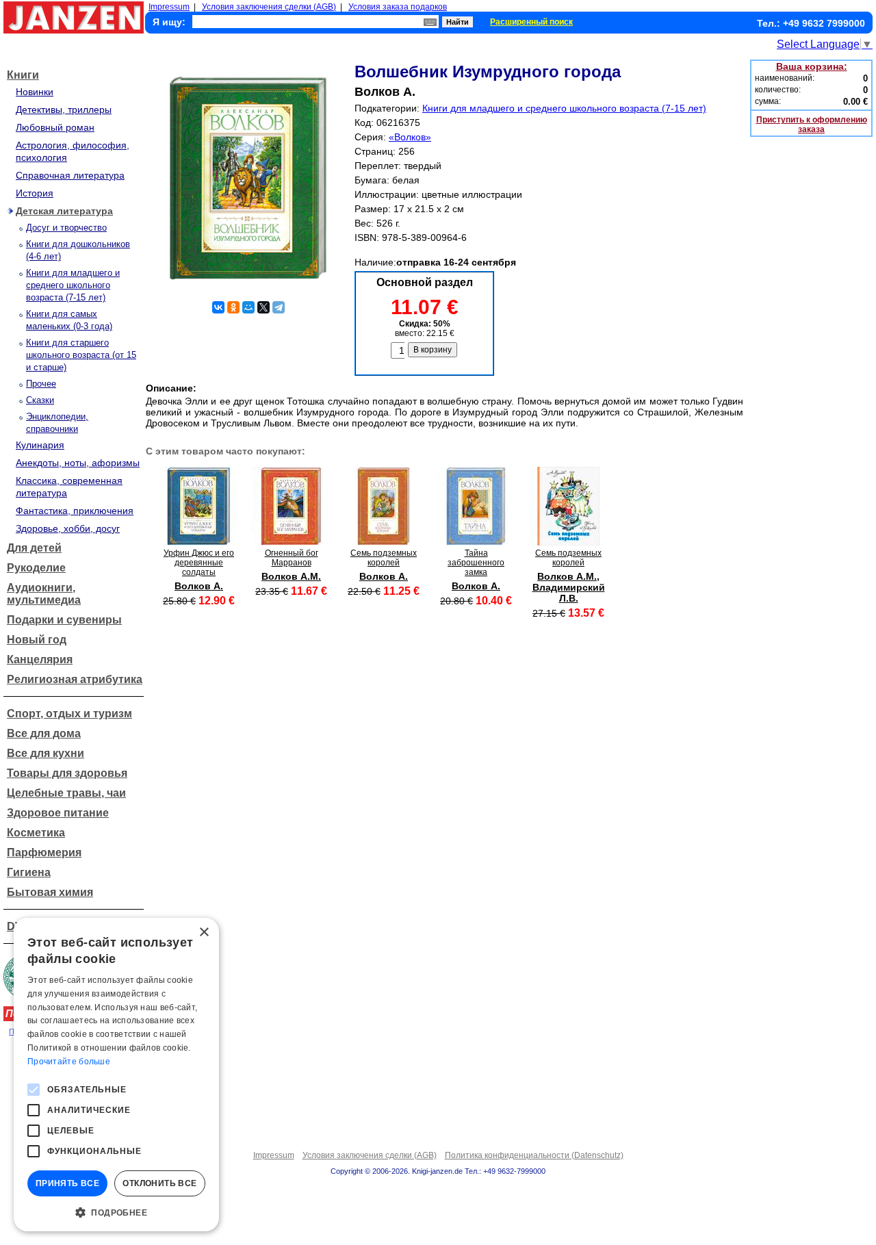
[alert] (116, 1074)
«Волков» (410, 136)
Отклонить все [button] (159, 1183)
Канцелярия (40, 659)
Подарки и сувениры (64, 620)
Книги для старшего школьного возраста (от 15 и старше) (81, 354)
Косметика (36, 832)
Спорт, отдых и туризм (69, 713)
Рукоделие (36, 568)
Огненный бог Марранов (291, 557)
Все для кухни (45, 753)
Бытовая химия (50, 892)
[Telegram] (278, 307)
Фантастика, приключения (74, 510)
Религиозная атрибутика (74, 679)
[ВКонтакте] (218, 307)
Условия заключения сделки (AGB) (269, 7)
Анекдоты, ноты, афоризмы (78, 462)
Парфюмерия (44, 852)
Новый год (36, 639)
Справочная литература (70, 175)
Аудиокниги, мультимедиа (44, 594)
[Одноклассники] (233, 307)
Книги (23, 75)
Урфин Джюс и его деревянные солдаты (199, 562)
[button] (116, 1211)
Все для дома (44, 733)
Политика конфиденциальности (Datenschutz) (534, 1155)
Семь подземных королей (383, 557)
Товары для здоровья (67, 773)
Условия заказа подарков (397, 7)
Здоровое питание (58, 813)
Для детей (34, 548)
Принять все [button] (67, 1183)
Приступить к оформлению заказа (811, 124)
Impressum (169, 7)
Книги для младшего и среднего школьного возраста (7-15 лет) (73, 285)
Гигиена (29, 872)
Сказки (40, 400)
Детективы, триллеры (64, 109)
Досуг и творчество (66, 227)
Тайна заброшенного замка (476, 562)
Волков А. (199, 585)
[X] (263, 307)
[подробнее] (198, 542)
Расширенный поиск (531, 22)
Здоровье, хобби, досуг (68, 528)
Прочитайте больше (68, 1061)
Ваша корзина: (811, 66)
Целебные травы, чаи (66, 793)
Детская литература (64, 210)
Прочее (41, 383)
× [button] (203, 932)
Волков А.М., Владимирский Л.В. (568, 587)
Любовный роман (55, 127)
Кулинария (40, 444)
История (34, 193)
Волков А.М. (291, 576)
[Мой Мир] (248, 307)
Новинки (34, 91)
